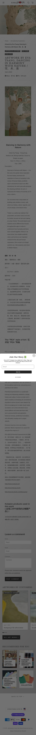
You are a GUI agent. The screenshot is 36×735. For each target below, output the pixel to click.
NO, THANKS (18, 377)
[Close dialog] (34, 355)
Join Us (18, 372)
